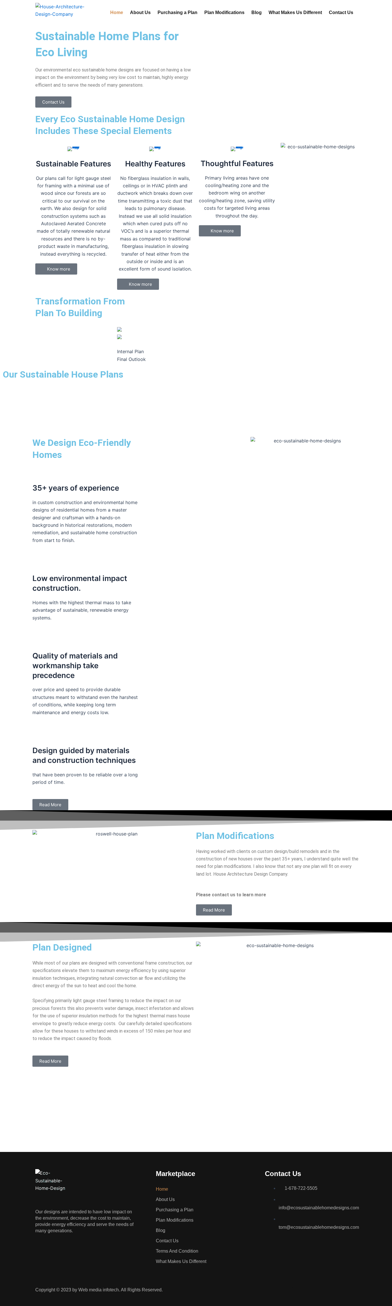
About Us (140, 12)
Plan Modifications (224, 12)
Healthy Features (155, 163)
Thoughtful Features (237, 163)
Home (116, 12)
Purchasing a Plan (177, 12)
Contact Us (341, 12)
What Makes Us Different (295, 12)
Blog (256, 12)
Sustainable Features (73, 163)
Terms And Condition (177, 1251)
